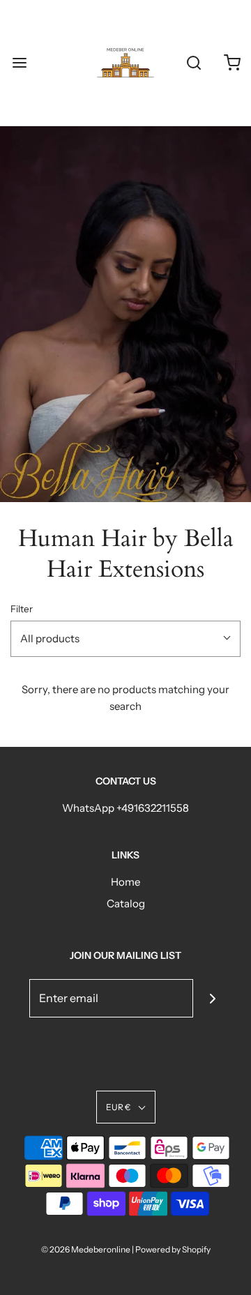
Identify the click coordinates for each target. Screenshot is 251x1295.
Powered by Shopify (173, 1249)
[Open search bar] (193, 63)
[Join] (212, 998)
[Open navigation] (19, 63)
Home (125, 881)
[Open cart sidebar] (232, 63)
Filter (21, 608)
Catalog (126, 903)
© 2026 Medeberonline (85, 1249)
